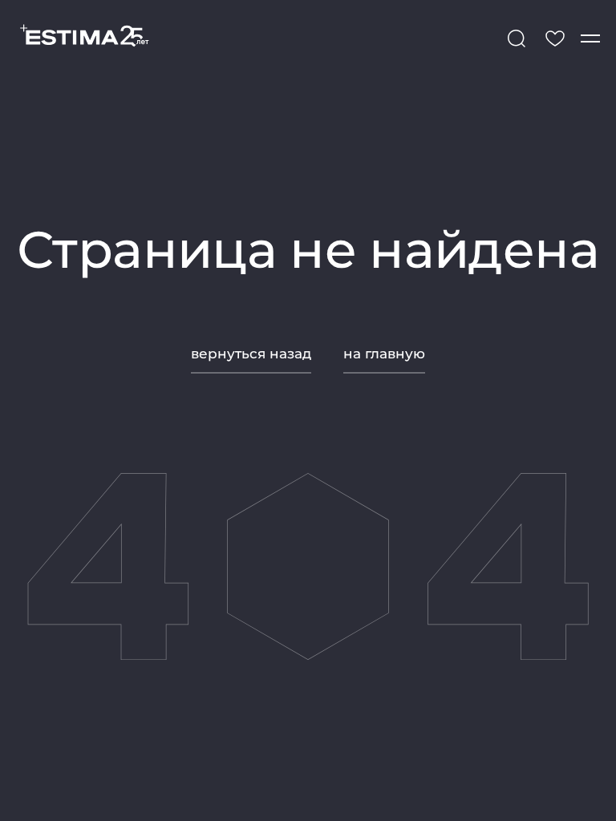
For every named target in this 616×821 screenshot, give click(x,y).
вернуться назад (251, 354)
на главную (384, 354)
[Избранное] (555, 38)
